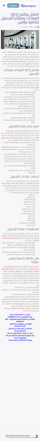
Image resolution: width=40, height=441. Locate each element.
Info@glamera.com (14, 316)
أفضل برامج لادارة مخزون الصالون (11, 137)
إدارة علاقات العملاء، (12, 183)
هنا (24, 310)
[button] (4, 5)
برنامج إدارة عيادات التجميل (30, 299)
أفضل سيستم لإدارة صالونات (20, 308)
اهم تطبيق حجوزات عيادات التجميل (22, 86)
